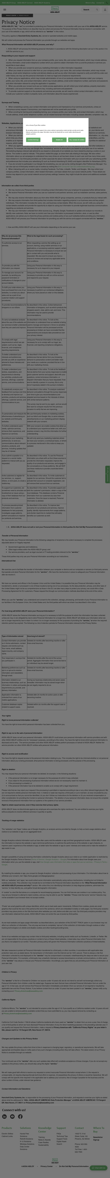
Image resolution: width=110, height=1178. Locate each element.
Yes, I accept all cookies (76, 140)
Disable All (59, 140)
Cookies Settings (33, 140)
